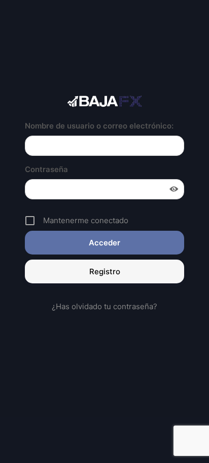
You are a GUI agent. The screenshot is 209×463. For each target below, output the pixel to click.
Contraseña (46, 169)
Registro (104, 271)
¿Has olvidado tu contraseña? (104, 306)
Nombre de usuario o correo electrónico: (99, 126)
